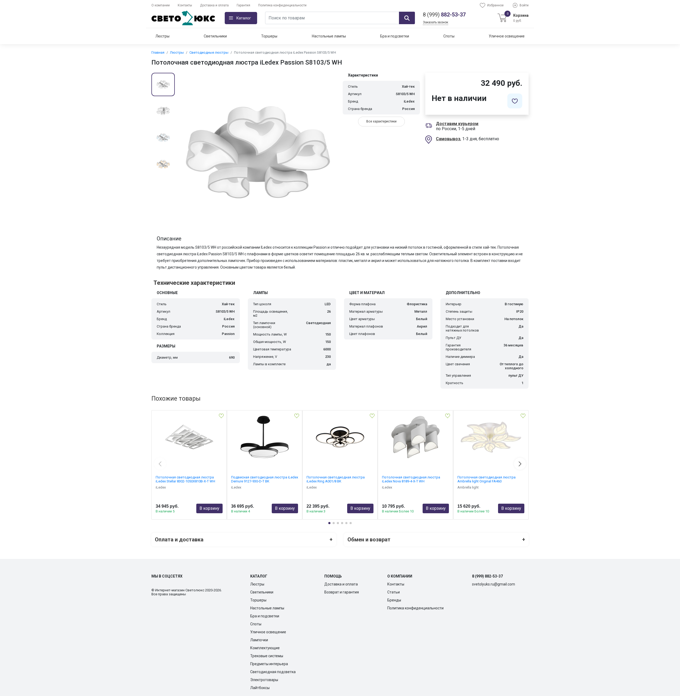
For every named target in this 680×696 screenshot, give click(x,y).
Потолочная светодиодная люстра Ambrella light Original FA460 (486, 479)
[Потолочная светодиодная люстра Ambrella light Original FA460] (490, 437)
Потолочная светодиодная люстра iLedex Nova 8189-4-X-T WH (411, 479)
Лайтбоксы (260, 688)
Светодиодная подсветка (273, 672)
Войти (524, 5)
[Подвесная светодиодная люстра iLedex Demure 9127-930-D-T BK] (264, 437)
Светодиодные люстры (208, 52)
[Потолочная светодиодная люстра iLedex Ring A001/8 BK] (340, 437)
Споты (448, 36)
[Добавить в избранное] (514, 101)
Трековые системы (266, 656)
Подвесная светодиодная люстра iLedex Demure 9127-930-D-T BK (264, 479)
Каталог (243, 18)
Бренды (394, 600)
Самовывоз (448, 138)
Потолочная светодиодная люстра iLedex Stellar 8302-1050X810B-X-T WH (185, 479)
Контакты (185, 5)
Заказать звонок (435, 22)
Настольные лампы (329, 36)
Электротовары (264, 680)
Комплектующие (265, 648)
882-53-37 (444, 14)
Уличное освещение (507, 36)
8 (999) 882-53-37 (487, 576)
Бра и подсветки (394, 36)
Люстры (162, 36)
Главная (157, 52)
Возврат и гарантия (341, 592)
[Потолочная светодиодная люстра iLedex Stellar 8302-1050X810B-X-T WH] (189, 437)
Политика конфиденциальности (282, 5)
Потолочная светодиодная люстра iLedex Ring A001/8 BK (336, 479)
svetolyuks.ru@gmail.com (493, 584)
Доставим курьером (457, 123)
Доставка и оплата (214, 5)
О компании (160, 5)
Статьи (393, 592)
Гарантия (243, 5)
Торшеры (269, 36)
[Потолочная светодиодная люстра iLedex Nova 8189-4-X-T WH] (415, 437)
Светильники (215, 36)
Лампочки (259, 640)
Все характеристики (381, 121)
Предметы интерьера (269, 664)
